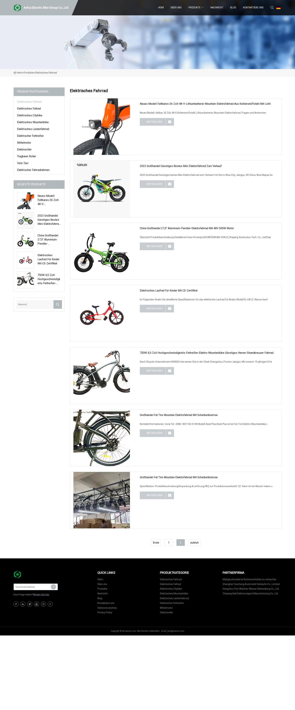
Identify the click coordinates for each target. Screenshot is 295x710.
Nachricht (216, 7)
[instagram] (43, 604)
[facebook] (16, 604)
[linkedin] (22, 604)
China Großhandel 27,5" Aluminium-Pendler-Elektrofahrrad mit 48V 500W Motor (187, 228)
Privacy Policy (104, 612)
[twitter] (29, 604)
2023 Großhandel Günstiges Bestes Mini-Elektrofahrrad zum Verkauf (181, 166)
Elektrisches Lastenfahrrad (33, 129)
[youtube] (36, 604)
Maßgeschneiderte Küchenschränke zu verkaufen (249, 579)
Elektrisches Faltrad (29, 108)
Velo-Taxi (22, 163)
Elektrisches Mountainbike (33, 122)
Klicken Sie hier (41, 594)
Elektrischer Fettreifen (30, 135)
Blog (233, 7)
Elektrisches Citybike (29, 115)
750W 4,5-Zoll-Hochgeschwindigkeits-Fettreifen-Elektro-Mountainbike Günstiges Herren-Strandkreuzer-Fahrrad (206, 352)
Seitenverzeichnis (107, 607)
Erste (156, 542)
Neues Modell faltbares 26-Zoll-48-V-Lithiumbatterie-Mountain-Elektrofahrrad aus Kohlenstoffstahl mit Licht (205, 103)
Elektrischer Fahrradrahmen (33, 170)
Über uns (176, 7)
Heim (161, 7)
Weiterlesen (154, 121)
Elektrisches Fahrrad (29, 101)
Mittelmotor (24, 142)
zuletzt (194, 542)
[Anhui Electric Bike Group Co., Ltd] (30, 574)
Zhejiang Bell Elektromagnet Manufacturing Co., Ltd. (250, 593)
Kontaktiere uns (253, 7)
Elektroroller (24, 149)
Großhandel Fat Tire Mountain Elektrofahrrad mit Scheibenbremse (179, 415)
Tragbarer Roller (26, 156)
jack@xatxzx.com (175, 631)
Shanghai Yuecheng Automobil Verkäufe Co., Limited (251, 584)
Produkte (194, 7)
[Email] (53, 586)
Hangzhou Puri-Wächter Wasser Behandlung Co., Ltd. (251, 588)
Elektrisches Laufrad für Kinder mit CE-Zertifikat (169, 290)
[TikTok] (50, 604)
